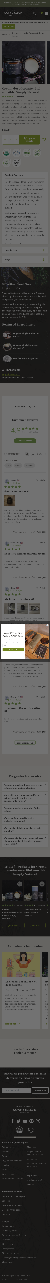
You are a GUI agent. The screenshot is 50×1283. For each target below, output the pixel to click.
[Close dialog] (47, 625)
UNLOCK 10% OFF (13, 649)
